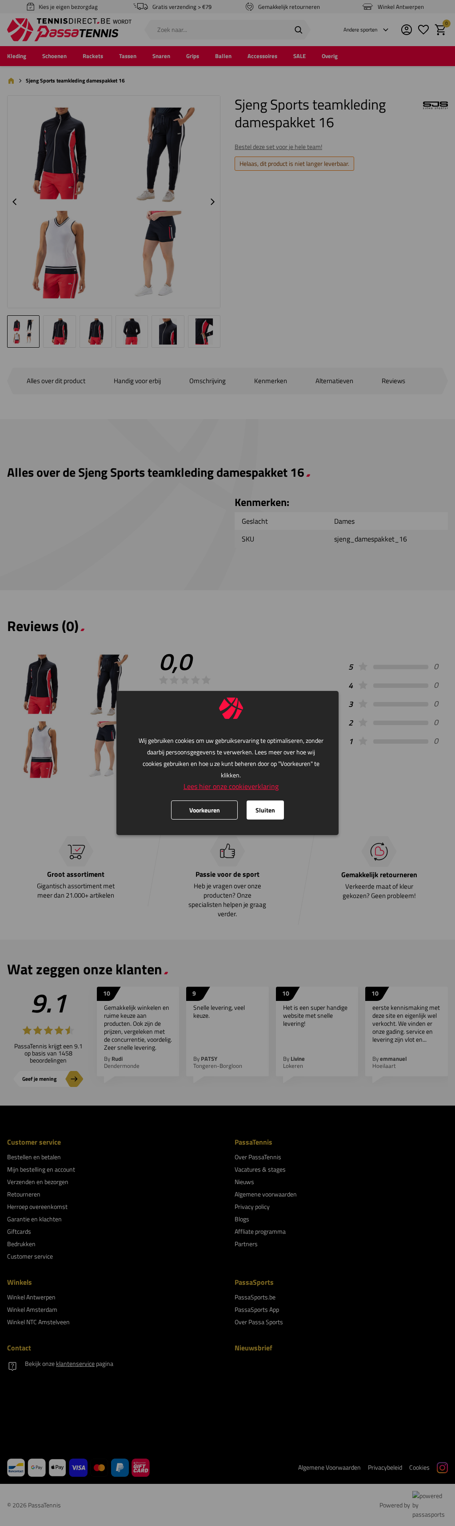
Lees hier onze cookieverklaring (231, 786)
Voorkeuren (204, 810)
